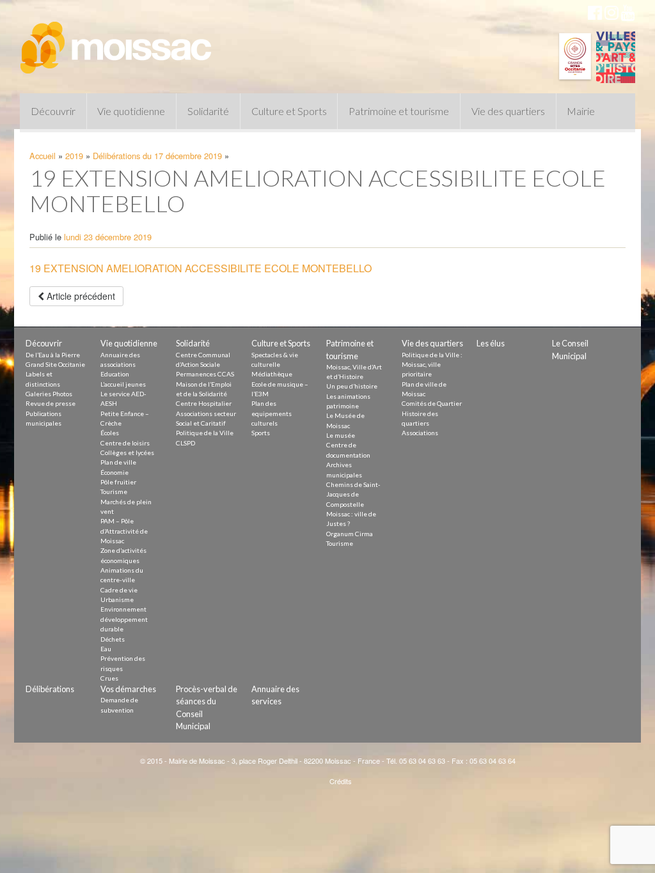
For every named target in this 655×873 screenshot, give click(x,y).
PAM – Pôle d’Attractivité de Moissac (124, 531)
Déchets (112, 639)
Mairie (581, 111)
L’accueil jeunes (123, 384)
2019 (74, 156)
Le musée (340, 435)
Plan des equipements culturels (271, 413)
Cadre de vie (119, 590)
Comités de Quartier (432, 403)
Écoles (109, 432)
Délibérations (50, 689)
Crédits (340, 781)
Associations (420, 432)
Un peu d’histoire (351, 386)
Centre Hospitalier (204, 403)
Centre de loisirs (125, 443)
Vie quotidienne (131, 111)
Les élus (491, 343)
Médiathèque (271, 374)
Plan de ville (118, 462)
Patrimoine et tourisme (399, 111)
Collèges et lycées (127, 452)
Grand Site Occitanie (55, 364)
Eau (105, 649)
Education (114, 374)
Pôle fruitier (118, 482)
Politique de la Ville (204, 432)
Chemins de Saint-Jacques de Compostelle (353, 494)
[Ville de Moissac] (117, 41)
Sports (260, 432)
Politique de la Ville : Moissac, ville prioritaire (432, 364)
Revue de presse (50, 403)
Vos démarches (128, 689)
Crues (109, 678)
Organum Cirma (349, 533)
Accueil (42, 156)
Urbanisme (117, 599)
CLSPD (185, 443)
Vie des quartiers (508, 111)
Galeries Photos (49, 394)
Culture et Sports (289, 111)
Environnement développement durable (124, 619)
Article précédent (79, 296)
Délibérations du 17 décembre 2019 (157, 156)
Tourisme (113, 491)
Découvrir (53, 111)
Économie (114, 472)
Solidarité (208, 111)
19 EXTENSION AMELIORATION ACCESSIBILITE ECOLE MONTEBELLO (200, 268)
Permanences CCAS (205, 374)
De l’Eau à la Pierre (53, 355)
